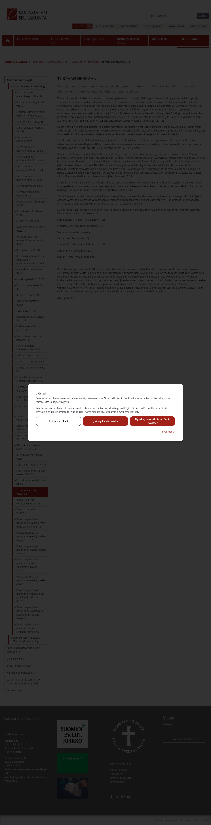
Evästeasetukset (58, 421)
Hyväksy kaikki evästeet (105, 421)
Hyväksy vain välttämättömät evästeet (152, 421)
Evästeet (168, 431)
